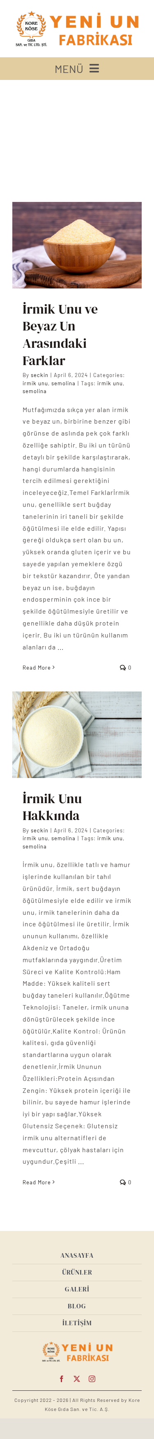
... (60, 647)
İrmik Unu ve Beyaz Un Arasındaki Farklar (60, 335)
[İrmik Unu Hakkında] (77, 734)
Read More (37, 667)
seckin (39, 375)
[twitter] (77, 1379)
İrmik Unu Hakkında (52, 807)
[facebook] (61, 1379)
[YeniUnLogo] (77, 11)
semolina (63, 383)
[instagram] (92, 1379)
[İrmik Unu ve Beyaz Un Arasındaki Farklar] (77, 245)
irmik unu (35, 383)
